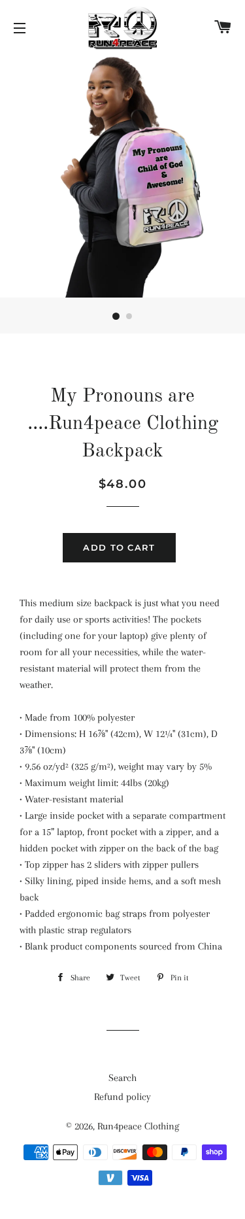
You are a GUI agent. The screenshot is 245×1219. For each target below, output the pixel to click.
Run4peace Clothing (138, 1126)
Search (122, 1078)
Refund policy (122, 1097)
